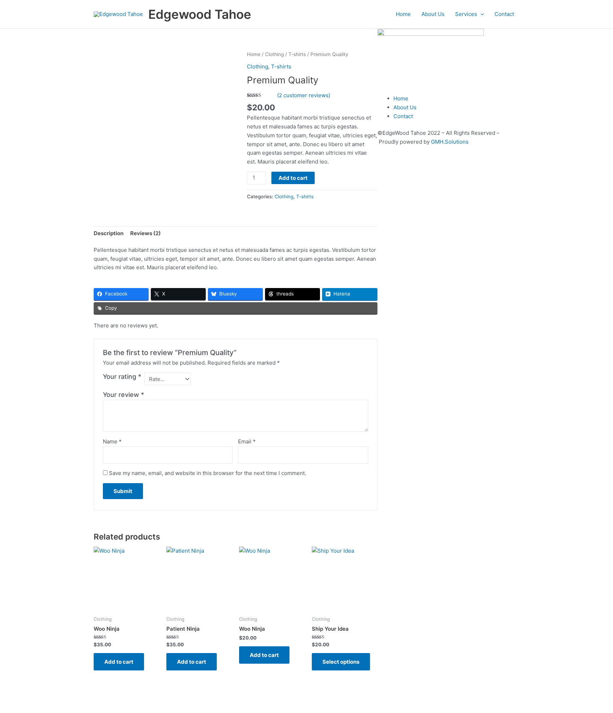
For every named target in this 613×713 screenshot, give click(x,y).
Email (247, 441)
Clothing (274, 54)
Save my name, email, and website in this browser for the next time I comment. (207, 473)
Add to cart (293, 178)
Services (466, 14)
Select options (340, 661)
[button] (480, 14)
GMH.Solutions (450, 141)
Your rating (122, 376)
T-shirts (297, 54)
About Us (432, 14)
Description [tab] (108, 233)
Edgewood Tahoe (199, 14)
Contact (504, 14)
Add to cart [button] (118, 661)
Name (112, 441)
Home (403, 14)
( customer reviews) (303, 95)
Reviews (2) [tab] (145, 233)
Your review (123, 394)
